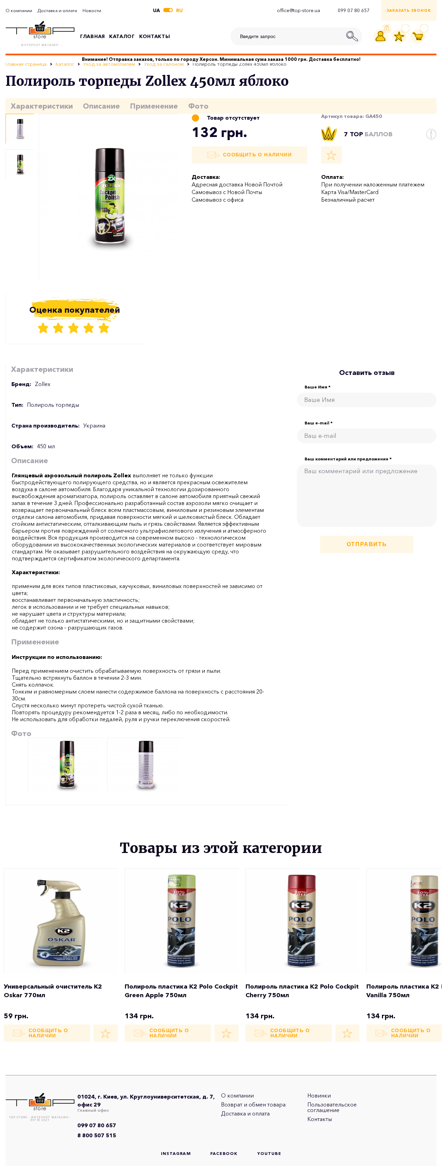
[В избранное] (331, 155)
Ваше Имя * (317, 387)
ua (156, 10)
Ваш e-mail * (319, 423)
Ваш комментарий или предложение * (348, 459)
